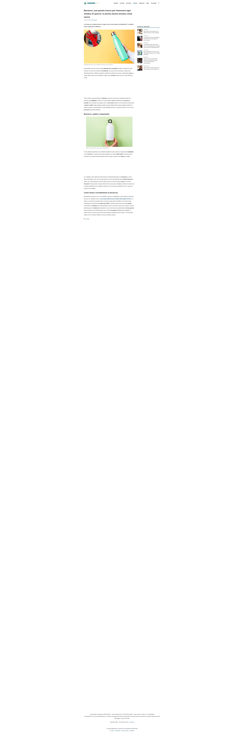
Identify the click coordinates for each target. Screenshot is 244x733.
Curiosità (122, 3)
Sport (147, 3)
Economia (128, 3)
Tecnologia (153, 3)
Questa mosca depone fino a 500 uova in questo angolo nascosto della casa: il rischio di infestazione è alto (152, 46)
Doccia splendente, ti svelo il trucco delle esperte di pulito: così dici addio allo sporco (152, 53)
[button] (158, 3)
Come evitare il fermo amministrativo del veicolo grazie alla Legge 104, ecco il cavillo (151, 39)
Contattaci (131, 722)
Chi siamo (112, 730)
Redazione (117, 730)
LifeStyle (135, 3)
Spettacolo (142, 3)
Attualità (116, 3)
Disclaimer (131, 730)
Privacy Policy (124, 730)
